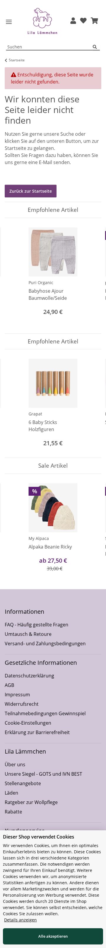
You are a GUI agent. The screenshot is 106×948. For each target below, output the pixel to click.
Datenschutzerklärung (29, 675)
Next (92, 276)
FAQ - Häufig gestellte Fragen (36, 624)
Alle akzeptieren (53, 936)
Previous (14, 276)
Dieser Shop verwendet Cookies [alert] (38, 837)
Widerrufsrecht (22, 704)
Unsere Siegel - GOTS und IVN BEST (43, 774)
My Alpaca (39, 538)
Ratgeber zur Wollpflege (31, 802)
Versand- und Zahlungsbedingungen (45, 643)
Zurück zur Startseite (30, 191)
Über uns (15, 764)
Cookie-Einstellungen (28, 723)
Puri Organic (41, 282)
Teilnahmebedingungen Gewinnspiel (45, 713)
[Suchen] (96, 47)
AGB (9, 685)
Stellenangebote (23, 783)
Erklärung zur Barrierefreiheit (37, 732)
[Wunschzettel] (83, 21)
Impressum (17, 694)
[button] (73, 21)
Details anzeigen (20, 920)
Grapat (35, 414)
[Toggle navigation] (9, 22)
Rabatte (13, 811)
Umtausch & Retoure (28, 634)
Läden (11, 793)
